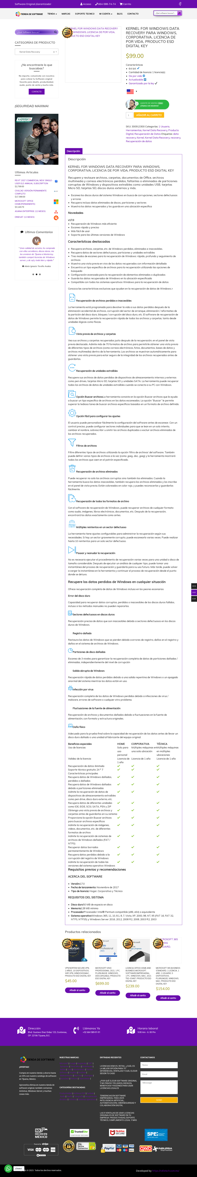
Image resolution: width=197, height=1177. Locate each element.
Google (73, 1063)
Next (60, 256)
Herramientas (134, 130)
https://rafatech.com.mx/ (165, 1170)
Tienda (51, 13)
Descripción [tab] (73, 151)
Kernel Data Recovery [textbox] (35, 52)
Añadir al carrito (149, 115)
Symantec (64, 1066)
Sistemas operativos (87, 1099)
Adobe (63, 1069)
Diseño (69, 1096)
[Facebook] (180, 4)
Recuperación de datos (139, 141)
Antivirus (73, 1099)
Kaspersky (82, 1063)
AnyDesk (82, 1072)
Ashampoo (88, 1075)
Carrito (126, 4)
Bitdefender (87, 1066)
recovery (175, 137)
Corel (69, 1069)
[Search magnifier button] (179, 13)
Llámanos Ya (91, 1028)
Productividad (66, 1093)
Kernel (140, 137)
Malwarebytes (66, 1075)
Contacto (133, 13)
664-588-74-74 (107, 4)
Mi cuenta (104, 13)
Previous (13, 256)
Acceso (86, 4)
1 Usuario (164, 126)
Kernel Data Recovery (155, 130)
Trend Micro (75, 1066)
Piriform (74, 1078)
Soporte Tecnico (84, 13)
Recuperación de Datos (147, 133)
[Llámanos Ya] (76, 1030)
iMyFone (78, 1075)
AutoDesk (65, 1078)
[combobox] (36, 52)
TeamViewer (84, 1078)
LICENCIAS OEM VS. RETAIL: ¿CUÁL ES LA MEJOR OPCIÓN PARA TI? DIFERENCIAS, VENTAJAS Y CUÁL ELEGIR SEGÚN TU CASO (118, 1069)
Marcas (66, 13)
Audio (62, 1096)
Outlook (90, 1093)
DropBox (73, 1072)
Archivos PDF (79, 1093)
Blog (119, 13)
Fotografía (78, 1096)
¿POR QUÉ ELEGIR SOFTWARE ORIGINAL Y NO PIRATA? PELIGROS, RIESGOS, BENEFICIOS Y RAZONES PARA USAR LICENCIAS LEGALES (118, 1084)
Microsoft (64, 1063)
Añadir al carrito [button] (77, 990)
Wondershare (79, 1069)
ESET (90, 1063)
